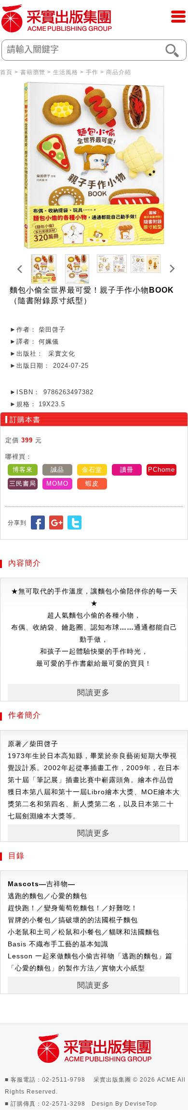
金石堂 (92, 469)
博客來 (23, 469)
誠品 (57, 469)
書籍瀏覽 (32, 72)
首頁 (6, 72)
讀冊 (127, 469)
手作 (92, 72)
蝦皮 (92, 483)
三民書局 (22, 483)
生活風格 (65, 72)
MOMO (57, 483)
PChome (161, 469)
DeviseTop (141, 1103)
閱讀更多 (93, 692)
